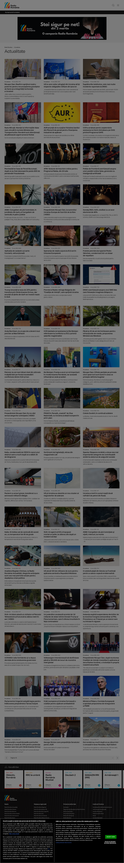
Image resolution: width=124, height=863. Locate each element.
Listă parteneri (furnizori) (63, 842)
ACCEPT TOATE (111, 836)
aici (49, 848)
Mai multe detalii (14, 833)
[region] (62, 840)
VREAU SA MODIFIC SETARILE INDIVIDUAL (110, 842)
